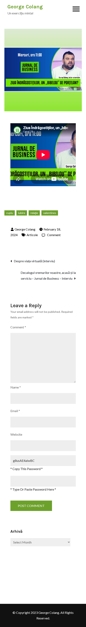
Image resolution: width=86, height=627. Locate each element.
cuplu (9, 213)
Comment (54, 235)
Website (16, 434)
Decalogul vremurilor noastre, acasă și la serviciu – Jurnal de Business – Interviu (48, 275)
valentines (49, 213)
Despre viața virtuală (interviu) (34, 261)
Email (15, 411)
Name (15, 387)
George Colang (25, 7)
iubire (21, 213)
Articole (32, 235)
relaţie (34, 213)
